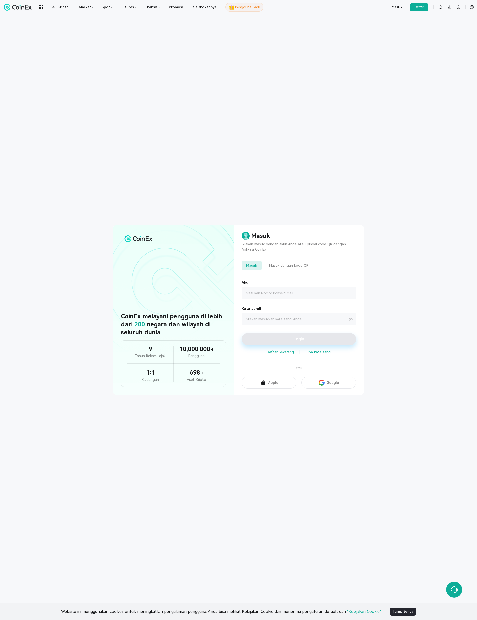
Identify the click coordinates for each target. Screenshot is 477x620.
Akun (246, 282)
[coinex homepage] (18, 7)
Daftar (419, 7)
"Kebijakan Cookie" (364, 611)
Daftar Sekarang (280, 352)
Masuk (397, 7)
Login (299, 339)
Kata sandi (251, 308)
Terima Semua (403, 611)
